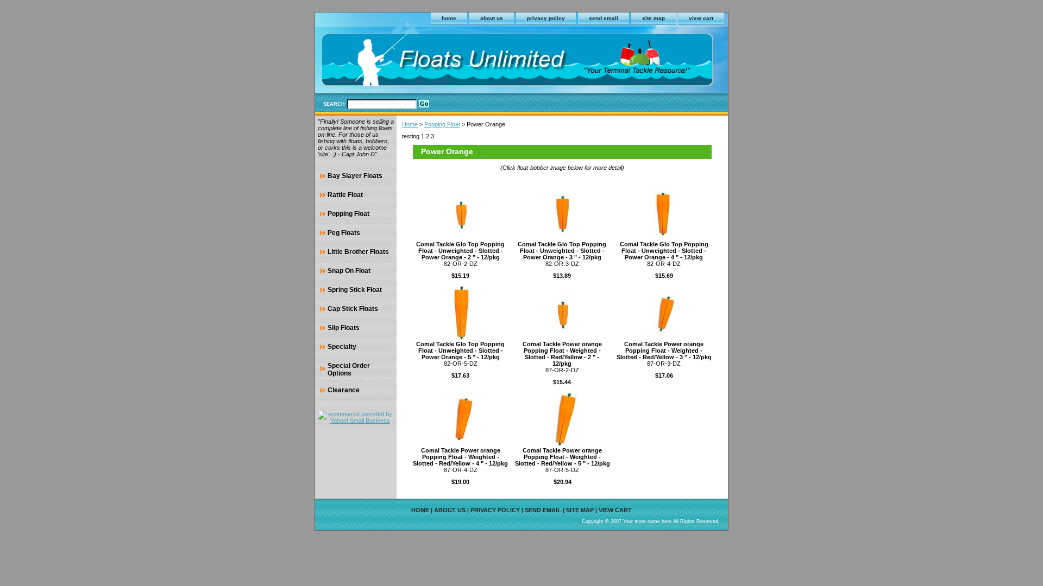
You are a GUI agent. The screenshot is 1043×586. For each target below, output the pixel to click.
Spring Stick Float (355, 290)
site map (653, 18)
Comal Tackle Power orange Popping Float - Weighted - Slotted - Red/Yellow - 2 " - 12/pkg (562, 354)
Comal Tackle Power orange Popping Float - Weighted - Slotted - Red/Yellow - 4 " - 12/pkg (460, 457)
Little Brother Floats (358, 252)
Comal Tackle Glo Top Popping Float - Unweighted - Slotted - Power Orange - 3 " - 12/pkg (562, 250)
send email (603, 18)
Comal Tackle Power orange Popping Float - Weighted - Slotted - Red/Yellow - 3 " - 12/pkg (664, 350)
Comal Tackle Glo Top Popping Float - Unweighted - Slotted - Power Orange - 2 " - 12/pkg (460, 250)
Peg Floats (344, 233)
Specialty (342, 347)
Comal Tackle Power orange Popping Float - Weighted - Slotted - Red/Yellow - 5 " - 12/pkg (562, 457)
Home (410, 124)
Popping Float (442, 124)
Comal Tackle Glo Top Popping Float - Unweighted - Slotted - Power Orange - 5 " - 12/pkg (460, 350)
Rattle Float (345, 195)
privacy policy (546, 18)
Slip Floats (344, 328)
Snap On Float (349, 271)
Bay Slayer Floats (355, 176)
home (449, 18)
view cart (701, 18)
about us (491, 18)
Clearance (344, 390)
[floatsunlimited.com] (451, 61)
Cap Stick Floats (353, 309)
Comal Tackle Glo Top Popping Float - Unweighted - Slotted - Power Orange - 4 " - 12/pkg (664, 250)
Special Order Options (349, 369)
